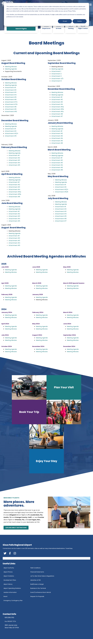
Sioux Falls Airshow (61, 414)
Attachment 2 (56, 74)
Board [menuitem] (5, 596)
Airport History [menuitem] (8, 584)
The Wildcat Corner (47, 466)
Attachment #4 (11, 95)
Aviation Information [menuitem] (10, 592)
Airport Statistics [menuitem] (9, 576)
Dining (58, 399)
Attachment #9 (10, 109)
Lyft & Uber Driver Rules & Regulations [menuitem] (42, 576)
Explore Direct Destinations (16, 528)
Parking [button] (70, 28)
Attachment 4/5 (57, 79)
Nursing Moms (60, 411)
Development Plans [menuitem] (10, 580)
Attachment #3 (10, 92)
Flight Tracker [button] (83, 28)
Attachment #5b (15, 194)
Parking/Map (60, 390)
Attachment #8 (10, 107)
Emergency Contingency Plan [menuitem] (13, 600)
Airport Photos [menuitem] (8, 572)
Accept (65, 21)
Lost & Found (60, 402)
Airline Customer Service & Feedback (30, 424)
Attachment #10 (11, 111)
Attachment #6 (10, 99)
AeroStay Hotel (60, 407)
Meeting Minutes (11, 67)
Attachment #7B (11, 104)
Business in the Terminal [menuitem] (38, 588)
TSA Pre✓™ (59, 404)
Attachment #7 (57, 116)
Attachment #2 (10, 90)
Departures (22, 419)
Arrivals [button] (58, 28)
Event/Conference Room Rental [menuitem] (40, 592)
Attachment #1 (10, 88)
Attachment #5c (57, 111)
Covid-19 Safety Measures (26, 414)
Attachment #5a (15, 192)
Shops (58, 397)
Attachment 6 (56, 81)
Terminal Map (60, 392)
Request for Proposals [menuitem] (37, 596)
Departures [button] (46, 28)
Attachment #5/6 (61, 192)
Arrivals (20, 417)
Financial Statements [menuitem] (37, 572)
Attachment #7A (11, 102)
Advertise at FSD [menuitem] (35, 580)
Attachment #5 (10, 97)
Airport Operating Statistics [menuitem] (12, 588)
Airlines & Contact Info (25, 422)
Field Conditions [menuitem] (35, 568)
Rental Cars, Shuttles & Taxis (65, 395)
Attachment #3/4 (11, 133)
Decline (79, 21)
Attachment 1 (56, 71)
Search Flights (21, 29)
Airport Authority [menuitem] (9, 568)
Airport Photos (60, 409)
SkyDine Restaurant (47, 463)
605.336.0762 (9, 617)
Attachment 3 (56, 76)
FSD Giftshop (45, 468)
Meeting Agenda (11, 69)
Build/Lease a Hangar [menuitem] (37, 584)
